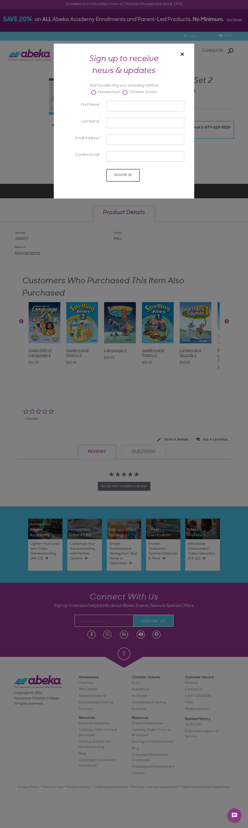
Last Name (90, 121)
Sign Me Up (123, 175)
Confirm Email (87, 155)
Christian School (143, 92)
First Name (90, 105)
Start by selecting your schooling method (124, 86)
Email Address (87, 138)
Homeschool (108, 92)
